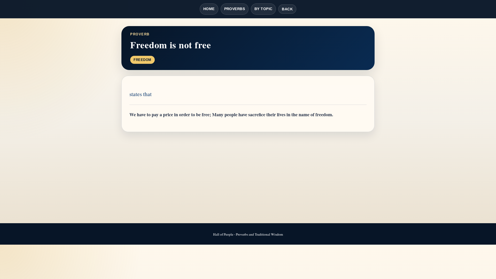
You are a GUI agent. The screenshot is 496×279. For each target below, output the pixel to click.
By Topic (263, 9)
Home (209, 9)
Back (287, 9)
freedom (142, 60)
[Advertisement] (248, 178)
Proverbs (234, 9)
